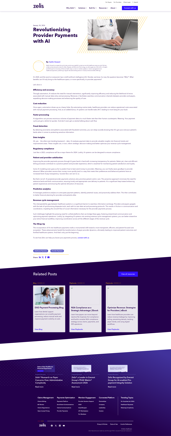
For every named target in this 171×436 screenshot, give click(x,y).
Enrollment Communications (65, 404)
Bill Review (41, 404)
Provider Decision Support (86, 401)
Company (102, 404)
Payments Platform (62, 401)
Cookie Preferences (126, 424)
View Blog (38, 329)
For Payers (109, 2)
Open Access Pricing (44, 411)
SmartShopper (82, 408)
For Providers (117, 2)
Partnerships (102, 401)
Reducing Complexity (127, 408)
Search (136, 2)
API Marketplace (83, 411)
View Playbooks (77, 329)
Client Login (127, 2)
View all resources (128, 274)
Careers (101, 411)
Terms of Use (114, 424)
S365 (79, 404)
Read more (39, 387)
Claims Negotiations (44, 408)
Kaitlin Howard (54, 62)
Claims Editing (42, 401)
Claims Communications (64, 408)
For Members (82, 414)
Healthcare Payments (41, 251)
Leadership (102, 408)
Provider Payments (57, 251)
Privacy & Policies (102, 424)
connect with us (83, 238)
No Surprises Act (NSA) (127, 401)
